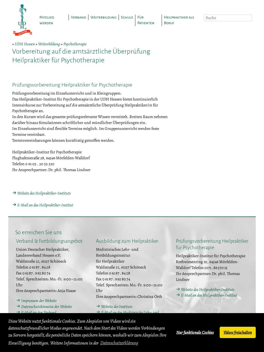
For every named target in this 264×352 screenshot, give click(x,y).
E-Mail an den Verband (38, 312)
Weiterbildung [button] (103, 17)
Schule (127, 17)
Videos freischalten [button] (238, 332)
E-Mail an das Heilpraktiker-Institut (45, 205)
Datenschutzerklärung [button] (119, 343)
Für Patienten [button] (145, 20)
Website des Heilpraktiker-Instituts (44, 193)
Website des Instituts (116, 306)
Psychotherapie (75, 44)
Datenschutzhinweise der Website (46, 306)
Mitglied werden (46, 20)
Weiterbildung (49, 44)
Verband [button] (78, 17)
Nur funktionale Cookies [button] (195, 332)
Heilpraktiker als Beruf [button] (179, 20)
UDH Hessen (25, 44)
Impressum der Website (39, 301)
